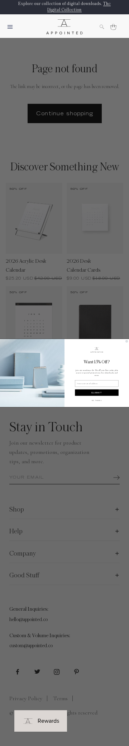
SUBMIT (96, 392)
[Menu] (12, 26)
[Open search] (105, 27)
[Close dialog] (126, 341)
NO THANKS (97, 400)
